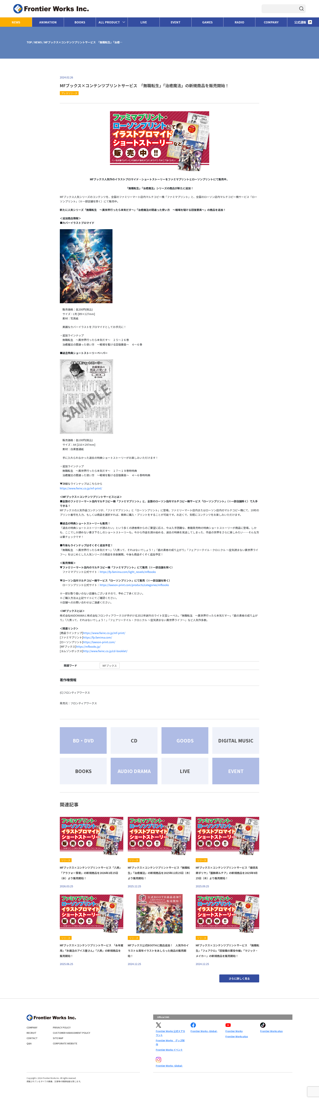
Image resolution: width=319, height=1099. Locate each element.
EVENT (175, 22)
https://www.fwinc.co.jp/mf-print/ (81, 488)
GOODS (185, 740)
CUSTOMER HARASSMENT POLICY (71, 1032)
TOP (29, 42)
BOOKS (79, 22)
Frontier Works (234, 1031)
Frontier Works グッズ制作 (170, 1042)
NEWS (16, 22)
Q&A (29, 1043)
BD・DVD (83, 740)
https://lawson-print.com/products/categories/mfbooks (134, 585)
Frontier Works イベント (169, 1049)
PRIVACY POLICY (62, 1027)
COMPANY (271, 22)
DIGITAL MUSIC (235, 740)
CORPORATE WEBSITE (65, 1043)
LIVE (143, 22)
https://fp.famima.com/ (97, 637)
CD (134, 740)
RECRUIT (31, 1032)
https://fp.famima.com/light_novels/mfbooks (128, 572)
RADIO (239, 22)
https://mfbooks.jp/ (88, 646)
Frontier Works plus (236, 1036)
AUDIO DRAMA (134, 771)
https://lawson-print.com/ (99, 642)
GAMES (207, 22)
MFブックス (110, 666)
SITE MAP (58, 1038)
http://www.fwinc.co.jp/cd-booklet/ (105, 651)
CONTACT (32, 1038)
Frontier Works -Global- (204, 1031)
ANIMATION (48, 22)
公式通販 (300, 22)
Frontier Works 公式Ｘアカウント (170, 1033)
